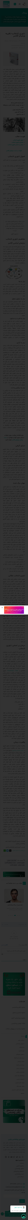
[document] (14, 610)
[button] (2, 607)
